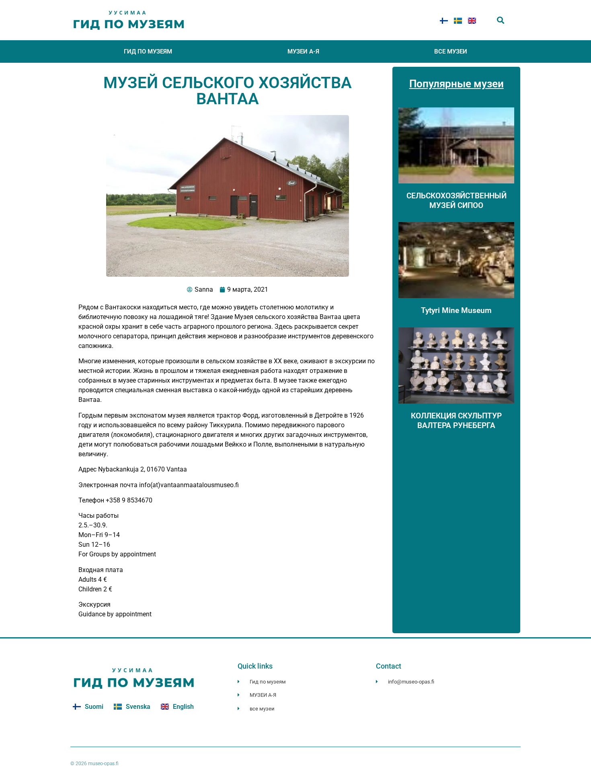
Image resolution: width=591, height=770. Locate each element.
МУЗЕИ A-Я (303, 51)
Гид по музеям (148, 51)
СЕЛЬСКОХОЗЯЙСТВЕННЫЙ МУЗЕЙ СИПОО (456, 200)
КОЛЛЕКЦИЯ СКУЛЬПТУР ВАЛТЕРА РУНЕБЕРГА (456, 420)
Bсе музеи (450, 51)
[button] (500, 20)
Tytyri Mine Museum (456, 310)
